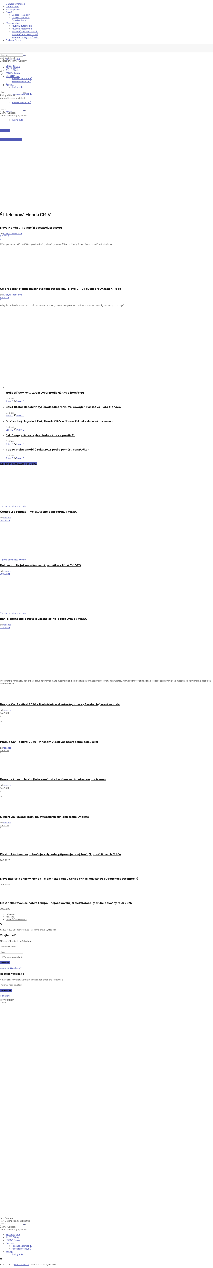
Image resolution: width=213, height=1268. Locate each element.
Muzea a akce (13, 23)
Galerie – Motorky (21, 17)
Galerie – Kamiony (21, 14)
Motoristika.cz (21, 929)
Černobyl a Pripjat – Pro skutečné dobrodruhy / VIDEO (38, 511)
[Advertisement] (106, 147)
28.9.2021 (5, 520)
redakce (7, 517)
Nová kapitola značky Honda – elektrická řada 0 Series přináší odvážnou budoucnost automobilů (69, 878)
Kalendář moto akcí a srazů (25, 34)
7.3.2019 (4, 236)
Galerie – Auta (19, 20)
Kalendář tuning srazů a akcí (25, 37)
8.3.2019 (4, 297)
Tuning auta (17, 119)
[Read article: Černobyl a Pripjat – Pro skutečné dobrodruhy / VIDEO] (106, 486)
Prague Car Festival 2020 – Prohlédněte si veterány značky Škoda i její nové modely (60, 704)
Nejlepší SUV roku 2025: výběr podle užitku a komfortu (45, 392)
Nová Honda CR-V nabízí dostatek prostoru (31, 227)
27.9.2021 (5, 627)
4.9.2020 (4, 712)
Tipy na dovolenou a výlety (13, 506)
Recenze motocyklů (21, 81)
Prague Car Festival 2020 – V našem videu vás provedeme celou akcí (49, 742)
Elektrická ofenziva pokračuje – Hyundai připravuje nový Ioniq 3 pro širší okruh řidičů (60, 854)
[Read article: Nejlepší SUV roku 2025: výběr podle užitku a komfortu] (109, 370)
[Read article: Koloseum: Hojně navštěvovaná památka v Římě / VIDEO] (106, 540)
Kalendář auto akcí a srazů (25, 31)
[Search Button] (24, 55)
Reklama (10, 913)
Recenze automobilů (22, 78)
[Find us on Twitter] (1, 70)
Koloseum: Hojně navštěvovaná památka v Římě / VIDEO (40, 565)
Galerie (9, 12)
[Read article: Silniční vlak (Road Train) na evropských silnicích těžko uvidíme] (106, 806)
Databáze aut (12, 6)
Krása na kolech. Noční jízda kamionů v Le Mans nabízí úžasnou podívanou (53, 779)
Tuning (9, 84)
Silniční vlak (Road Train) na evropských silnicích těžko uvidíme (44, 817)
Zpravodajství (13, 59)
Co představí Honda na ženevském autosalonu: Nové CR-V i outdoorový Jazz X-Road (60, 288)
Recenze (10, 75)
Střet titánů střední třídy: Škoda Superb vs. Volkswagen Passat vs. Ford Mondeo (63, 407)
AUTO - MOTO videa (11, 139)
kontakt (10, 916)
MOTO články (13, 72)
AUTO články (12, 69)
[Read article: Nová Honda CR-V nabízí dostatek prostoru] (106, 221)
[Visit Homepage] (21, 52)
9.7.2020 (4, 787)
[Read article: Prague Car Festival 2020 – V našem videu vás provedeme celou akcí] (106, 731)
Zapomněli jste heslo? (10, 967)
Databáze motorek (15, 3)
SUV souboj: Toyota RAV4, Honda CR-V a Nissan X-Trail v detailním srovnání (59, 421)
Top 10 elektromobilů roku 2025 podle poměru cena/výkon (47, 449)
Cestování (5, 130)
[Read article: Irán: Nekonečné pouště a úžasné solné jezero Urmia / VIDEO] (106, 593)
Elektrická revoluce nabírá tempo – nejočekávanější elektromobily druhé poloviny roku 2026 (66, 903)
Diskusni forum (13, 40)
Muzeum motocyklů (22, 28)
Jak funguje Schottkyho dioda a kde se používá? (40, 435)
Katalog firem (13, 9)
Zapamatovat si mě (12, 957)
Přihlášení (5, 995)
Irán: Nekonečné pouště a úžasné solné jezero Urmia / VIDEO (43, 618)
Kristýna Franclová (12, 233)
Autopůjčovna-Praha (16, 919)
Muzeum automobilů (22, 25)
